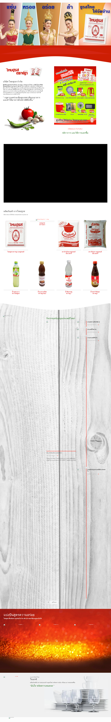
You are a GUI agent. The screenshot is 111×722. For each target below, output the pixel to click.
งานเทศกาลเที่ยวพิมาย (93, 322)
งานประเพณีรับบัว (92, 337)
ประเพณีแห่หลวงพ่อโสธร (54, 453)
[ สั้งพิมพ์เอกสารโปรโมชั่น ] (75, 129)
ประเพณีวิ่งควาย (91, 329)
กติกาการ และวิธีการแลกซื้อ (75, 133)
